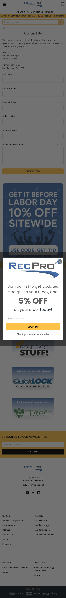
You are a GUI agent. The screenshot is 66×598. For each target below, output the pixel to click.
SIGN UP (33, 327)
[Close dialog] (60, 261)
